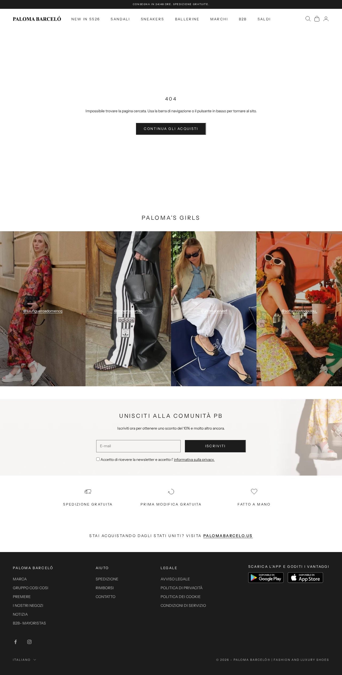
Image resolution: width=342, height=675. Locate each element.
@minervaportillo (128, 310)
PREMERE (22, 596)
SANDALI (120, 19)
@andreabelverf (214, 310)
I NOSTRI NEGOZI (28, 605)
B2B (243, 19)
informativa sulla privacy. (194, 459)
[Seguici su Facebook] (15, 642)
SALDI (264, 19)
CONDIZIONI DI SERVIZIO (183, 605)
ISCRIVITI (215, 446)
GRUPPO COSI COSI (30, 587)
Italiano (22, 660)
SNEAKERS (152, 19)
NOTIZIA (20, 614)
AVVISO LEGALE (175, 579)
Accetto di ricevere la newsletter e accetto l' (157, 459)
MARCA (20, 579)
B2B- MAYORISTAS (29, 623)
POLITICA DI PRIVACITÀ (182, 587)
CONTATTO (105, 596)
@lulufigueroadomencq (42, 310)
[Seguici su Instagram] (29, 642)
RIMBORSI (105, 587)
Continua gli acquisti (171, 128)
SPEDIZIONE (107, 579)
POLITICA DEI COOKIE (181, 596)
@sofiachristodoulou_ (299, 310)
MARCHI (219, 19)
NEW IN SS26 (85, 19)
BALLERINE (187, 19)
